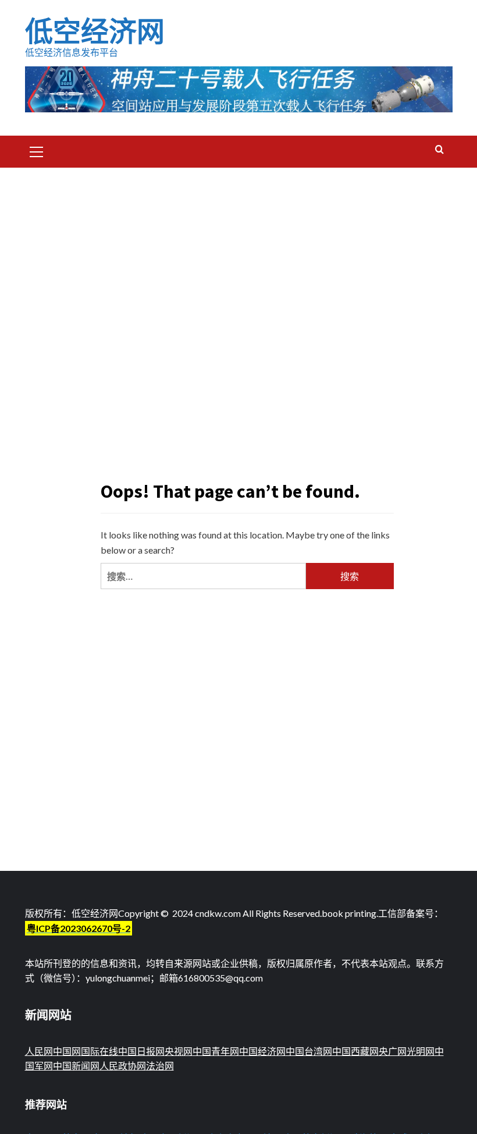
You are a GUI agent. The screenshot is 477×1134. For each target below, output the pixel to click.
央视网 (179, 1051)
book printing (349, 913)
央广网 (393, 1051)
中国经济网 (262, 1051)
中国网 (67, 1051)
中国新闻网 (76, 1065)
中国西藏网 (355, 1051)
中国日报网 (141, 1051)
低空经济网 (95, 31)
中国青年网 (216, 1051)
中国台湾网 (309, 1051)
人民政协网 (122, 1065)
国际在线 (99, 1051)
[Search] (439, 150)
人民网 (39, 1051)
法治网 (160, 1065)
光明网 (421, 1051)
